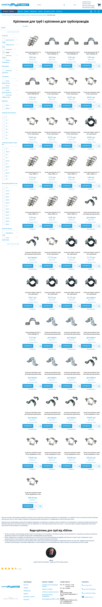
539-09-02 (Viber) (88, 7)
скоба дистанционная (6, 91)
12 (6, 123)
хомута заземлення (6, 61)
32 (6, 138)
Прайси (40, 11)
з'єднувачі (8, 49)
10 (6, 120)
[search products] (64, 5)
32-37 (7, 209)
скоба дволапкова (5, 87)
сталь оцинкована (5, 239)
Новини (26, 11)
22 (6, 135)
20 (6, 132)
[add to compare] (40, 66)
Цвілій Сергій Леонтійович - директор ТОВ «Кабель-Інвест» (51, 562)
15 (6, 126)
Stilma (7, 108)
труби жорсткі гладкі (8, 41)
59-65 (7, 224)
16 (6, 148)
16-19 (7, 191)
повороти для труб (8, 46)
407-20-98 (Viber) (88, 5)
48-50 (7, 173)
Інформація (33, 11)
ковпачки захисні (6, 56)
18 (6, 129)
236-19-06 (86, 4)
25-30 (7, 203)
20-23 (7, 197)
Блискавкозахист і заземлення (47, 595)
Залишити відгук (33, 62)
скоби (7, 52)
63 (6, 179)
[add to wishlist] (36, 66)
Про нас (20, 11)
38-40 (7, 167)
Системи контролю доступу (50, 592)
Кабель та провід (47, 589)
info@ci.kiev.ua (89, 597)
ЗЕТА (7, 105)
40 (6, 170)
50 (6, 176)
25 (6, 158)
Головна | (4, 15)
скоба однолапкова (6, 82)
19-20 (7, 152)
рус (75, 6)
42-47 (7, 215)
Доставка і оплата (49, 11)
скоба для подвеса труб (7, 96)
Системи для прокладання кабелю (50, 585)
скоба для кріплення (7, 72)
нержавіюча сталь (7, 234)
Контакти (59, 11)
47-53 (7, 218)
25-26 (7, 161)
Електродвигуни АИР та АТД (50, 599)
